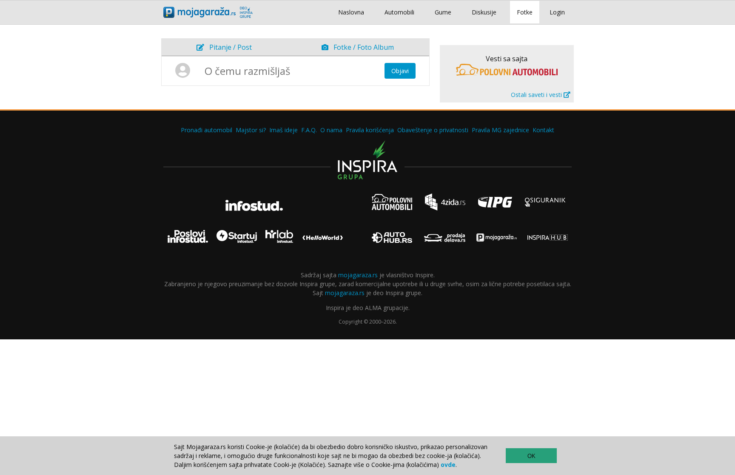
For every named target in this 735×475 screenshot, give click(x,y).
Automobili (399, 12)
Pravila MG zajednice (500, 130)
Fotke (525, 12)
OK (531, 456)
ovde (448, 465)
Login (557, 12)
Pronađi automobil (206, 130)
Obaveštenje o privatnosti (432, 130)
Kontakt (543, 130)
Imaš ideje (283, 130)
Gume (443, 12)
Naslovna (351, 12)
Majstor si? (251, 130)
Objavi (400, 71)
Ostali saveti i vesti (537, 95)
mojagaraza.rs (358, 275)
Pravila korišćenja (370, 130)
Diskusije (484, 12)
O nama (331, 130)
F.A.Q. (309, 130)
